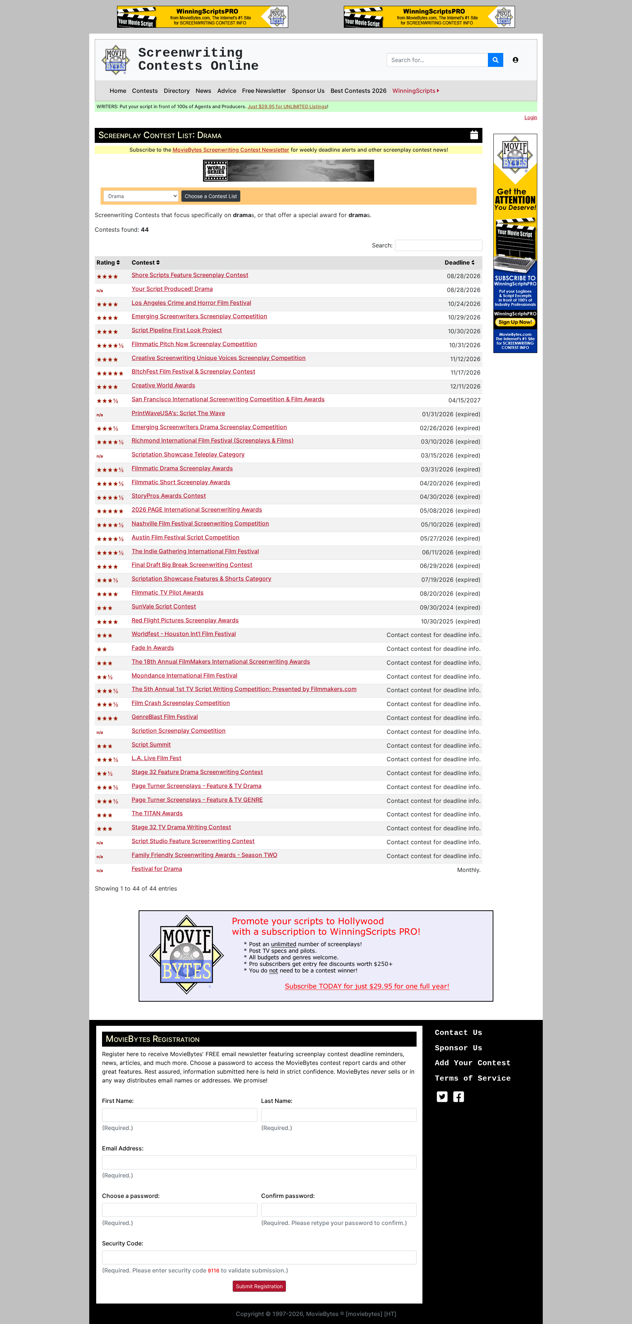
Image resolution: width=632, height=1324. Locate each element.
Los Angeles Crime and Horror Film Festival (191, 302)
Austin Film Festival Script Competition (186, 537)
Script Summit (151, 744)
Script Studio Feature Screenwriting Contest (193, 841)
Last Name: (277, 1100)
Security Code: (122, 1243)
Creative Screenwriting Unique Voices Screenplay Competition (219, 357)
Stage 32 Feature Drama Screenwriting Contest (197, 771)
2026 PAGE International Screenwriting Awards (197, 509)
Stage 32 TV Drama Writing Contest (181, 827)
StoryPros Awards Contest (169, 495)
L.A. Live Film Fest (156, 758)
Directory (177, 90)
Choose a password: (131, 1195)
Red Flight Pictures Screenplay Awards (185, 620)
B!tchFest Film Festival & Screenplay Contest (193, 371)
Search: (382, 245)
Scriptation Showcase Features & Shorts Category (201, 578)
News (203, 90)
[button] (515, 60)
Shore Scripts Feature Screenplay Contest (190, 274)
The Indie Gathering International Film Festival (195, 551)
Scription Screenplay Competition (179, 730)
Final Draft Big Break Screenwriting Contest (192, 564)
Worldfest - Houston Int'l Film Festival (184, 633)
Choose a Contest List (211, 196)
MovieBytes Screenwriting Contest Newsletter (231, 150)
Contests (145, 90)
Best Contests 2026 (359, 90)
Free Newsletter (264, 90)
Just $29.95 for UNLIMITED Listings (287, 106)
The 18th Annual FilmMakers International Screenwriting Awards (221, 661)
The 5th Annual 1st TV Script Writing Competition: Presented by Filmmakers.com (244, 689)
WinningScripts (414, 90)
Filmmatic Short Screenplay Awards (181, 482)
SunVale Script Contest (164, 606)
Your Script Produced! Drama (172, 288)
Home (118, 90)
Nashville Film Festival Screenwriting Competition (200, 523)
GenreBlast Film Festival (165, 716)
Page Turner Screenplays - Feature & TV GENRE (197, 799)
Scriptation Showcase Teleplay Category (188, 454)
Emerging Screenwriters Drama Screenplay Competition (209, 426)
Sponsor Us (308, 90)
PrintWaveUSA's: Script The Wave (178, 413)
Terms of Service (473, 1078)
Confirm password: (288, 1195)
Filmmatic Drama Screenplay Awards (182, 468)
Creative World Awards (163, 385)
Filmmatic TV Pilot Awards (168, 592)
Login (530, 117)
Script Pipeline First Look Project (177, 330)
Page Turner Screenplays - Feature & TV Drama (197, 785)
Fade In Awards (153, 647)
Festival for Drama (157, 868)
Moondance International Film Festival (184, 675)
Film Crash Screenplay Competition (181, 702)
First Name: (118, 1100)
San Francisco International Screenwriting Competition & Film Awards (228, 399)
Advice (226, 90)
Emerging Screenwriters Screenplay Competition (199, 316)
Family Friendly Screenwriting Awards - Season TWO (204, 854)
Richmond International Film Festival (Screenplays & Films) (213, 440)
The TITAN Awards (157, 813)
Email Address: (123, 1148)
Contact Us (458, 1033)
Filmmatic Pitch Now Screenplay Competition (194, 344)
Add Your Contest (473, 1063)
